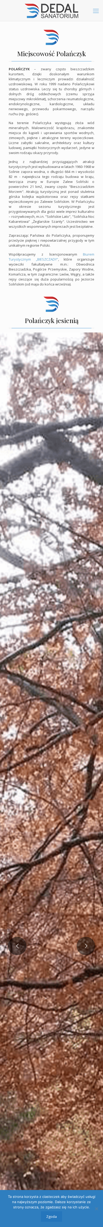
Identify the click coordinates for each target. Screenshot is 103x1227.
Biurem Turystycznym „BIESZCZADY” (51, 257)
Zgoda (51, 1216)
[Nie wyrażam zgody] (96, 1208)
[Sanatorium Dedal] (51, 10)
